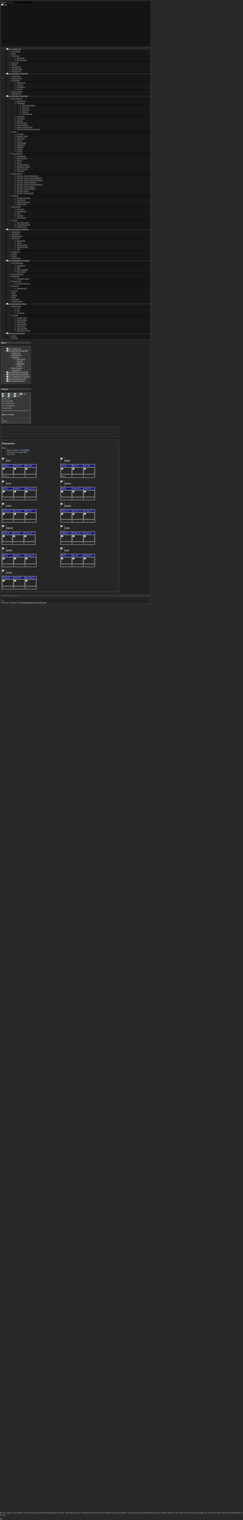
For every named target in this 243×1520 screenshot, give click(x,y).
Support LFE (16, 71)
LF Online (20, 313)
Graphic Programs (23, 198)
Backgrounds (16, 281)
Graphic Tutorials (23, 202)
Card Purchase (22, 247)
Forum (14, 336)
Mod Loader (21, 272)
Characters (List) (23, 279)
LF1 (18, 309)
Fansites (15, 315)
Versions (15, 291)
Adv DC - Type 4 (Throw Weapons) (29, 184)
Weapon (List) (22, 288)
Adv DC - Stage (22, 191)
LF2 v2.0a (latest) (28, 105)
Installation (21, 265)
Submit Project (17, 301)
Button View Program (25, 127)
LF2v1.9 (25, 112)
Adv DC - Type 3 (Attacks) (26, 182)
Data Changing (17, 92)
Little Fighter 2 (17, 99)
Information (16, 80)
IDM (18, 268)
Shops (19, 243)
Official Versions (18, 274)
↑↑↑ (2, 600)
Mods (14, 293)
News (14, 54)
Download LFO (17, 236)
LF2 (18, 311)
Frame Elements (23, 165)
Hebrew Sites (22, 324)
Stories (19, 151)
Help (18, 249)
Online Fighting (22, 125)
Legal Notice (16, 67)
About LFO (21, 241)
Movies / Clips (22, 136)
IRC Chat (15, 63)
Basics (19, 160)
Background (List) (23, 284)
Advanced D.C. (17, 174)
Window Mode (22, 245)
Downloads (21, 103)
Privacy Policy (17, 69)
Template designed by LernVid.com (33, 602)
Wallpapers (21, 145)
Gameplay (20, 116)
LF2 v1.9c (26, 110)
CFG (18, 213)
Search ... (4, 2)
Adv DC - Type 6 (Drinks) (26, 189)
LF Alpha (20, 134)
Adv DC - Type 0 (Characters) (28, 176)
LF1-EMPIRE (24, 450)
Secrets (20, 121)
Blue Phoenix (22, 60)
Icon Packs (21, 200)
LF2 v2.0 (25, 108)
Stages (14, 295)
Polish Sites (21, 322)
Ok (1, 1519)
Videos (14, 256)
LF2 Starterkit (27, 114)
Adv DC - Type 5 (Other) (26, 187)
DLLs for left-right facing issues (28, 129)
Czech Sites (21, 326)
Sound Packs (22, 227)
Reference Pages (23, 167)
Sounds (14, 220)
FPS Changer (22, 123)
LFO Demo (16, 234)
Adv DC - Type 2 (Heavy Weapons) (30, 180)
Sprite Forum (21, 204)
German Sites (22, 320)
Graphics (15, 196)
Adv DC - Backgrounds (25, 193)
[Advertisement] (75, 25)
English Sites (22, 318)
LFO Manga (16, 258)
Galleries (20, 147)
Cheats (19, 89)
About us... (16, 56)
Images (14, 254)
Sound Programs (23, 223)
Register (15, 338)
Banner (14, 65)
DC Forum (20, 171)
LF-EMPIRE (16, 51)
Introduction (16, 76)
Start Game (21, 83)
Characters (21, 87)
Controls (20, 85)
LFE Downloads (17, 263)
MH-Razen (21, 58)
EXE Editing (16, 207)
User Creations (22, 270)
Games (19, 141)
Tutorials (20, 216)
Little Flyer (21, 138)
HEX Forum (21, 218)
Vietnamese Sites (23, 331)
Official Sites (16, 306)
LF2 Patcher (21, 211)
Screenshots (16, 94)
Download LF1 (17, 78)
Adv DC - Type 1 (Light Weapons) (29, 178)
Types (19, 163)
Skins (14, 297)
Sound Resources (23, 225)
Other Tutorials (22, 169)
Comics (20, 149)
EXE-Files (15, 299)
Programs (20, 209)
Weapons (15, 286)
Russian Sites (22, 328)
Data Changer (22, 158)
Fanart (14, 132)
